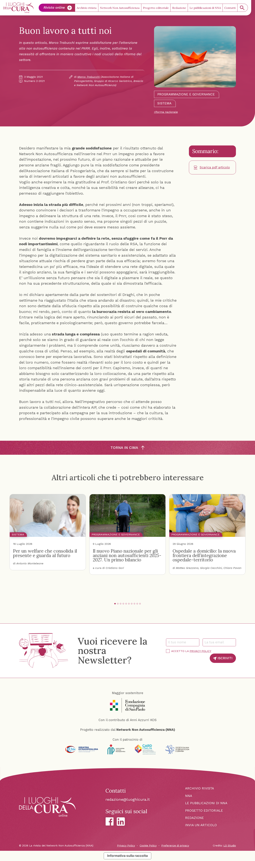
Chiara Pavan (232, 568)
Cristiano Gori (115, 568)
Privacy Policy (200, 651)
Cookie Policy (148, 845)
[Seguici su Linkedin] (121, 821)
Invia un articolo (201, 825)
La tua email (216, 642)
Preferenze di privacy (175, 845)
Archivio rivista (86, 8)
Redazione (179, 8)
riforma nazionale (166, 112)
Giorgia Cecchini (211, 568)
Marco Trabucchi (88, 76)
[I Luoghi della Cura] (18, 7)
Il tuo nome (178, 642)
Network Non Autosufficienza (119, 8)
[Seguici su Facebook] (109, 821)
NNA (188, 796)
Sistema (164, 103)
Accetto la (191, 651)
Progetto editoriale (156, 8)
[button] (115, 603)
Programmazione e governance (186, 94)
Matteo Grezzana (187, 568)
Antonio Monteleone (29, 563)
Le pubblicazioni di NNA (205, 8)
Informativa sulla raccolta (127, 856)
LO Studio (229, 845)
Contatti (230, 8)
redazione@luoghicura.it (127, 799)
